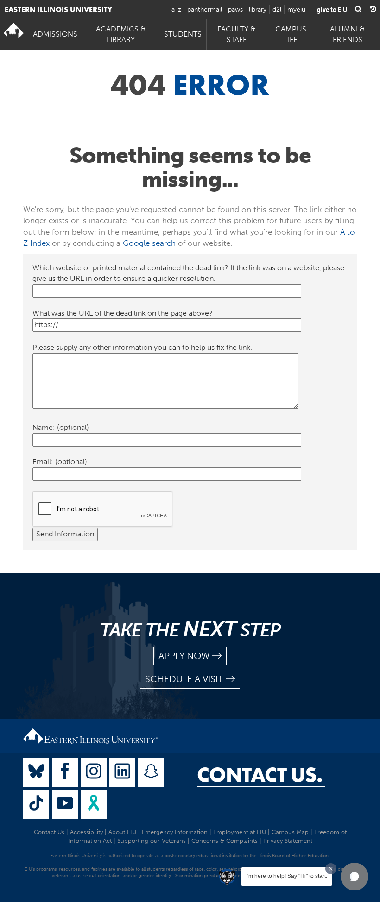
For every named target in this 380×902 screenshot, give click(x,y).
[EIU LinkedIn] (122, 772)
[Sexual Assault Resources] (94, 804)
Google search (149, 243)
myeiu (296, 9)
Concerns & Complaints (224, 840)
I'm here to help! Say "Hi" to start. (286, 876)
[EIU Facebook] (65, 772)
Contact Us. (260, 774)
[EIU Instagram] (94, 772)
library (257, 9)
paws (235, 9)
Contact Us (49, 831)
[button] (354, 876)
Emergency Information (175, 831)
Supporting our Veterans (151, 840)
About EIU (122, 831)
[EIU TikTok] (36, 804)
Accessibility (86, 831)
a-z (176, 9)
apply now (184, 655)
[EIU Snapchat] (151, 772)
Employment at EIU (239, 831)
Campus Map (290, 831)
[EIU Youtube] (65, 804)
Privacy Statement (287, 840)
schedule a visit (184, 678)
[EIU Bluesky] (36, 772)
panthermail (204, 9)
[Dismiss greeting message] (330, 868)
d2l (276, 9)
